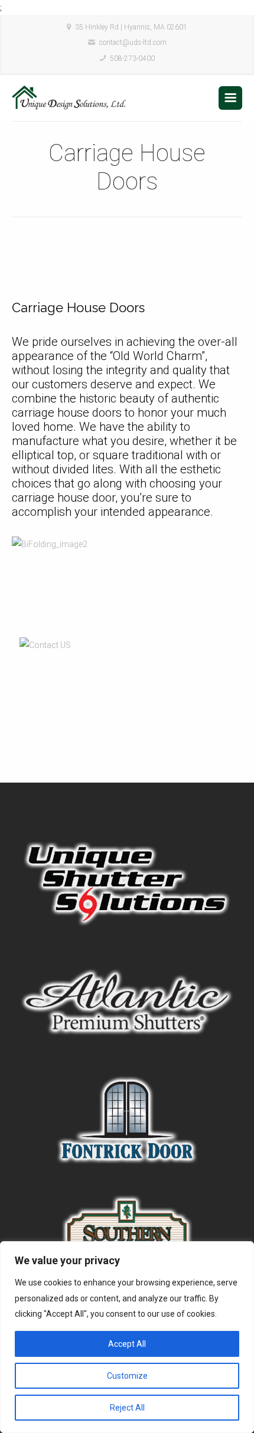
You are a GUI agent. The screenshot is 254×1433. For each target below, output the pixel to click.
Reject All (127, 1407)
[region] (127, 1337)
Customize (127, 1375)
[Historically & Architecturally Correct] (69, 98)
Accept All (127, 1344)
